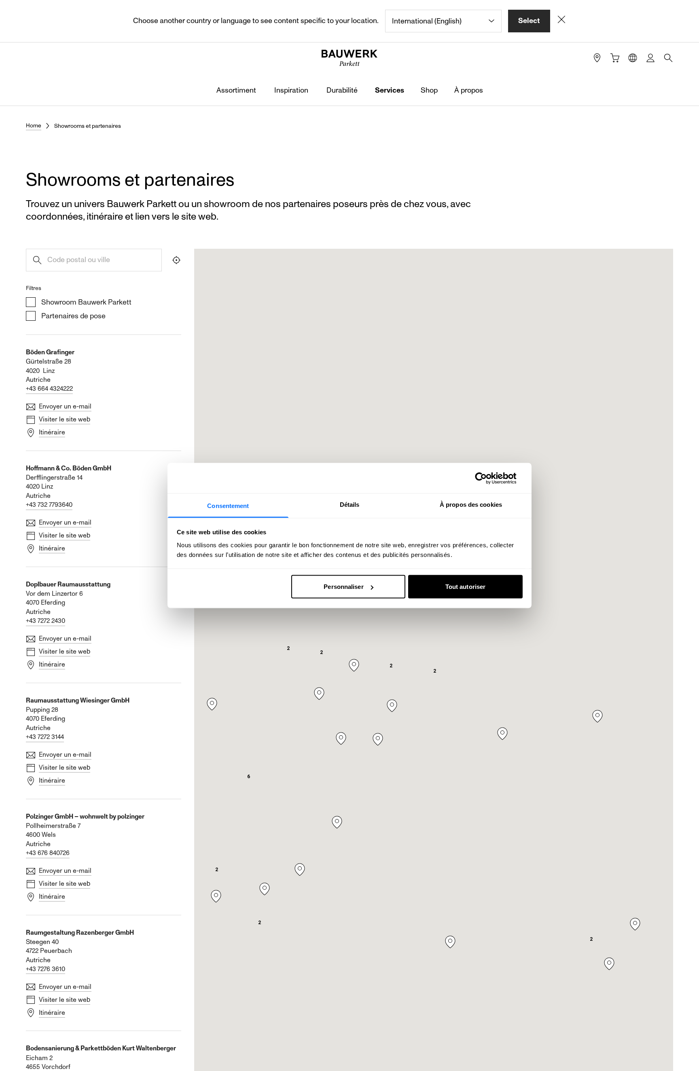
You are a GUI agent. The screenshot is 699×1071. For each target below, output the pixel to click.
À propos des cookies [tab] (471, 504)
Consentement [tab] (228, 505)
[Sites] (597, 58)
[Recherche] (668, 58)
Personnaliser (343, 586)
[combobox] (443, 21)
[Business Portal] (650, 58)
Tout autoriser (465, 586)
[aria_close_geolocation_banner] (561, 21)
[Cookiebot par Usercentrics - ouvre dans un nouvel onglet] (487, 478)
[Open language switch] (633, 58)
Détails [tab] (350, 504)
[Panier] (615, 58)
